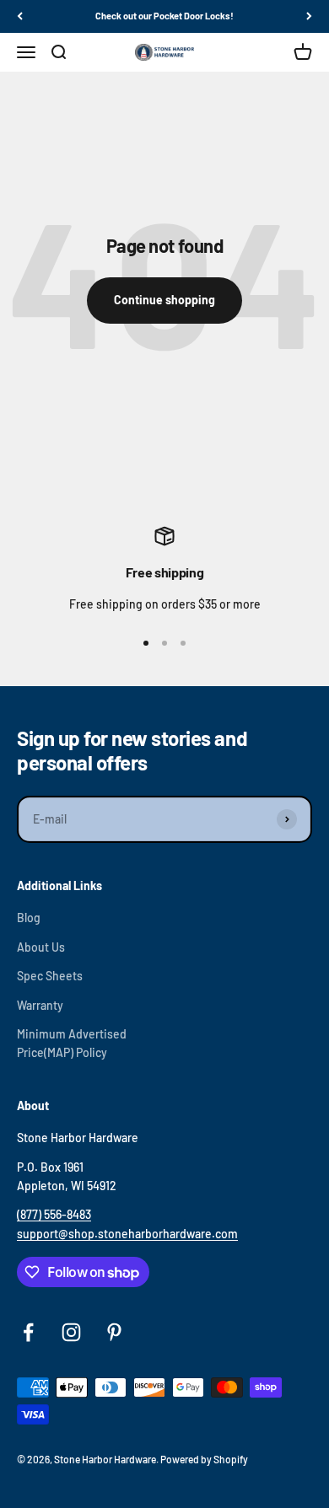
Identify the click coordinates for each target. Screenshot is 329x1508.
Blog (28, 917)
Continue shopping (164, 299)
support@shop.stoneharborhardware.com (127, 1233)
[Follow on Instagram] (71, 1332)
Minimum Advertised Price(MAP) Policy (72, 1043)
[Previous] (20, 16)
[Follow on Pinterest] (114, 1332)
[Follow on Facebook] (28, 1332)
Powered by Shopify (204, 1459)
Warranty (40, 1005)
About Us (41, 947)
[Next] (309, 16)
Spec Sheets (50, 976)
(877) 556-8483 (54, 1214)
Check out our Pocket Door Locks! (164, 15)
